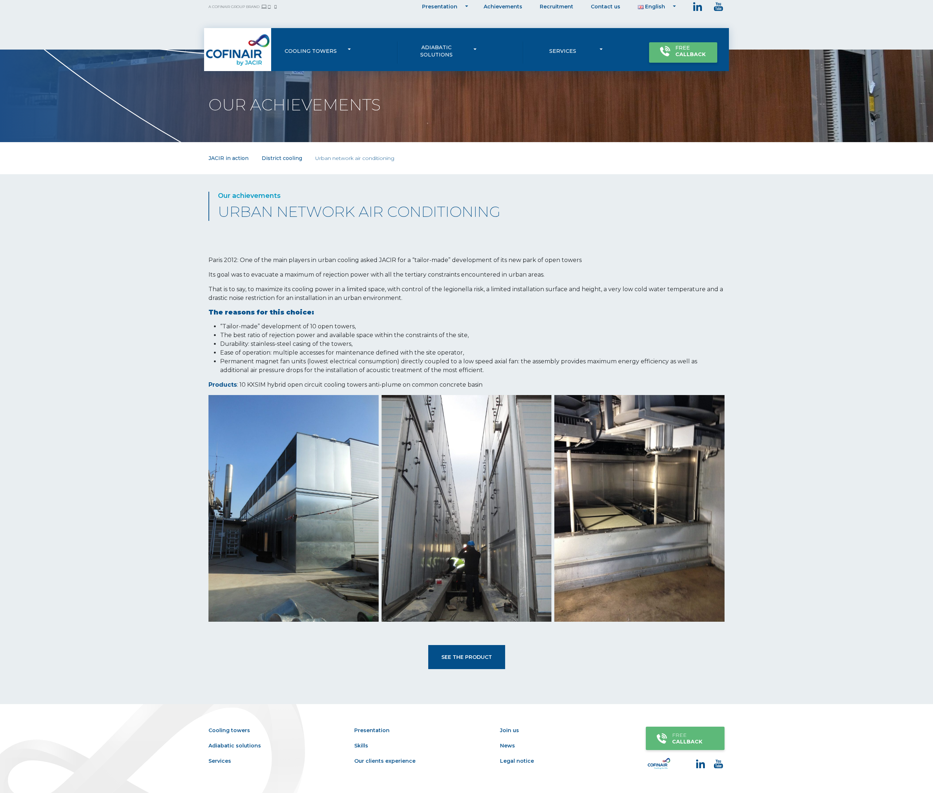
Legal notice (517, 761)
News (507, 745)
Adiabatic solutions (436, 51)
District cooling (282, 158)
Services (562, 51)
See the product (466, 657)
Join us (509, 730)
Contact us (605, 6)
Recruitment (556, 6)
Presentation (439, 6)
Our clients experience (384, 761)
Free (690, 51)
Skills (361, 745)
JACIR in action (228, 158)
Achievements (503, 6)
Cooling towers (311, 51)
